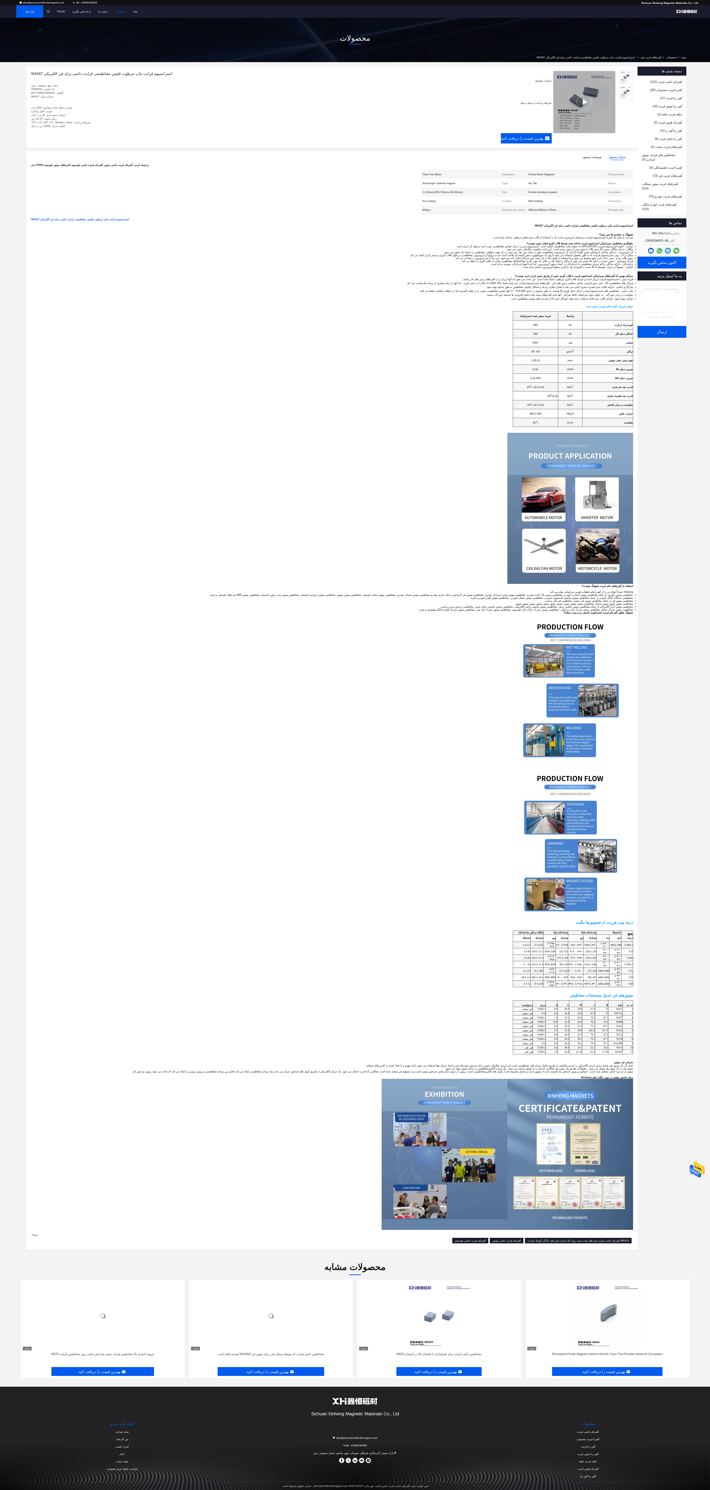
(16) (667, 106)
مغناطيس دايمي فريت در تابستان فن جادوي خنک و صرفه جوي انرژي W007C (102, 1354)
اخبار (122, 1453)
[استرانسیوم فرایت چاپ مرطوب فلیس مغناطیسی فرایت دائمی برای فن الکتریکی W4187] (584, 102)
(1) (669, 114)
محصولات (120, 11)
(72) (667, 175)
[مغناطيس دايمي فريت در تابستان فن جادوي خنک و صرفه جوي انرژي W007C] (103, 1315)
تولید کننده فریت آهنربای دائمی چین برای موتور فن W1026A (271, 1354)
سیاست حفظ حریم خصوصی (122, 1468)
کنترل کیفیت (122, 1446)
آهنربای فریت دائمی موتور (506, 1240)
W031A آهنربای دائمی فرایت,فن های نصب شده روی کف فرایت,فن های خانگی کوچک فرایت (578, 1240)
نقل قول (29, 11)
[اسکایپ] (667, 250)
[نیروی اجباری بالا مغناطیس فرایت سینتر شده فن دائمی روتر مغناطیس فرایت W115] (439, 1315)
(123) (659, 207)
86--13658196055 (86, 2)
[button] (682, 1324)
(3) (668, 122)
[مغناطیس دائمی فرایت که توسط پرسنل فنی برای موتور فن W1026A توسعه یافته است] (607, 1315)
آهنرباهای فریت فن (651, 57)
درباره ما (103, 11)
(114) (660, 186)
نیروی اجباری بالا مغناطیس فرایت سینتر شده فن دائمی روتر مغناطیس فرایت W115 (439, 1354)
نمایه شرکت (122, 1431)
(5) (668, 138)
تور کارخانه (122, 1439)
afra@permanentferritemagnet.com (44, 2)
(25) (666, 90)
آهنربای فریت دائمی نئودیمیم (470, 1240)
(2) (671, 130)
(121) (666, 81)
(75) (665, 196)
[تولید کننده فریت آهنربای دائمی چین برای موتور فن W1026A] (271, 1315)
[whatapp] (659, 251)
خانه (135, 11)
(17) (671, 98)
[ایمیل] (650, 250)
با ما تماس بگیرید (81, 11)
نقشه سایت (122, 1461)
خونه (683, 57)
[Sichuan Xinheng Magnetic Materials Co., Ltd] (686, 11)
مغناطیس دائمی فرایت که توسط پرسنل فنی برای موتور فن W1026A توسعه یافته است (607, 1354)
